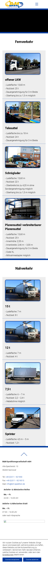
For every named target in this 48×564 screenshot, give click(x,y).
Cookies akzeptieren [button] (12, 560)
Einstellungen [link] (8, 555)
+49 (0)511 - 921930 (13, 477)
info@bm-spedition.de (16, 484)
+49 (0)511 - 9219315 (15, 480)
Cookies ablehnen (32, 560)
